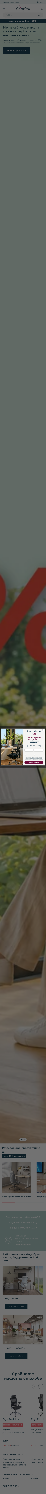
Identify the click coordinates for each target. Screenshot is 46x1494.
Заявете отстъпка (34, 762)
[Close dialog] (43, 730)
